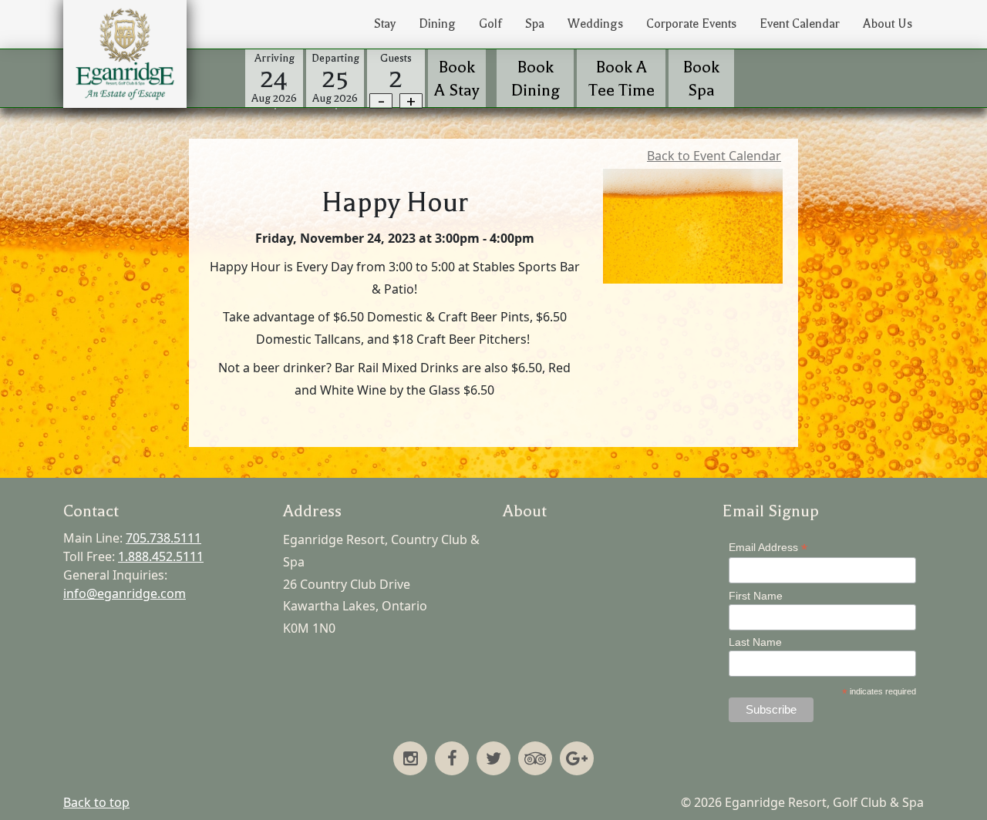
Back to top (96, 802)
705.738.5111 (163, 537)
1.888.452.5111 (161, 556)
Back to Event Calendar (714, 155)
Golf (490, 24)
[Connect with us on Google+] (577, 759)
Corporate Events (691, 24)
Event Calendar (800, 24)
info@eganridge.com (124, 593)
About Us (887, 24)
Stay (385, 24)
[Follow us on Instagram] (410, 759)
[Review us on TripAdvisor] (535, 759)
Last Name (755, 642)
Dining (437, 24)
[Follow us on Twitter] (493, 759)
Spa (534, 24)
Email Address (768, 547)
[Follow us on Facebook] (452, 759)
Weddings (595, 24)
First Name (756, 596)
